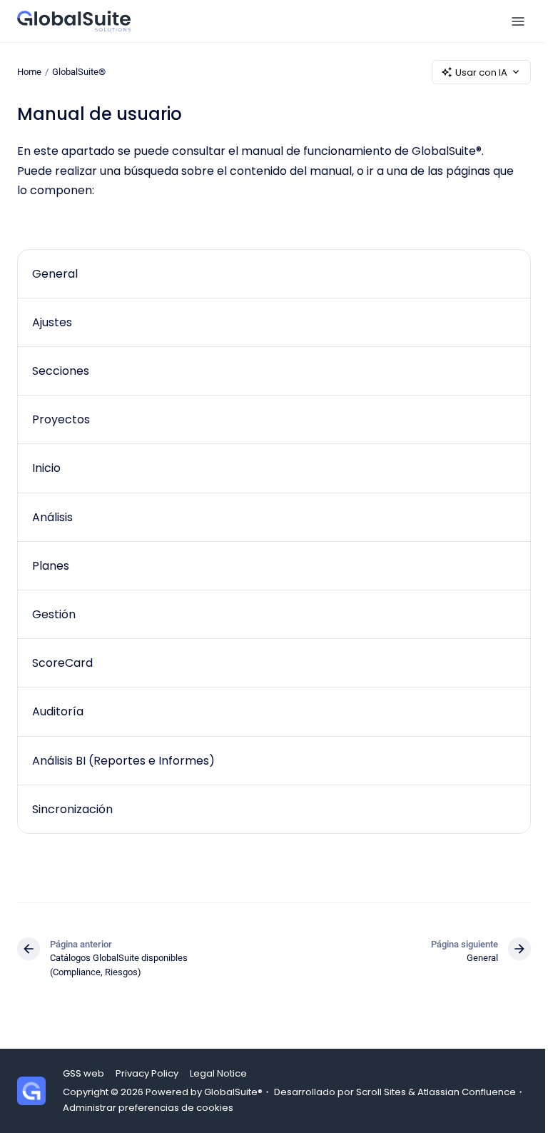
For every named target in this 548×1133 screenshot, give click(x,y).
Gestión (54, 614)
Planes (50, 566)
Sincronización (72, 809)
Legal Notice (218, 1073)
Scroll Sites (381, 1092)
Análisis (52, 517)
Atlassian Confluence (466, 1092)
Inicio (46, 468)
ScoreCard (62, 663)
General (55, 274)
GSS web (83, 1073)
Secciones (60, 371)
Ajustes (52, 322)
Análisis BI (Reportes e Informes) (123, 760)
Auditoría (57, 711)
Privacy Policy (147, 1073)
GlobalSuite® (79, 71)
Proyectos (61, 419)
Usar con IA (481, 72)
